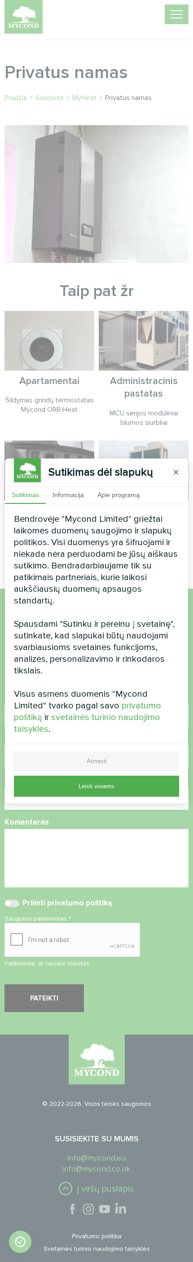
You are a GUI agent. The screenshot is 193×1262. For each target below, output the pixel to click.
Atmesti (97, 761)
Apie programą (118, 494)
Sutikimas (25, 494)
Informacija (68, 494)
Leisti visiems (96, 786)
